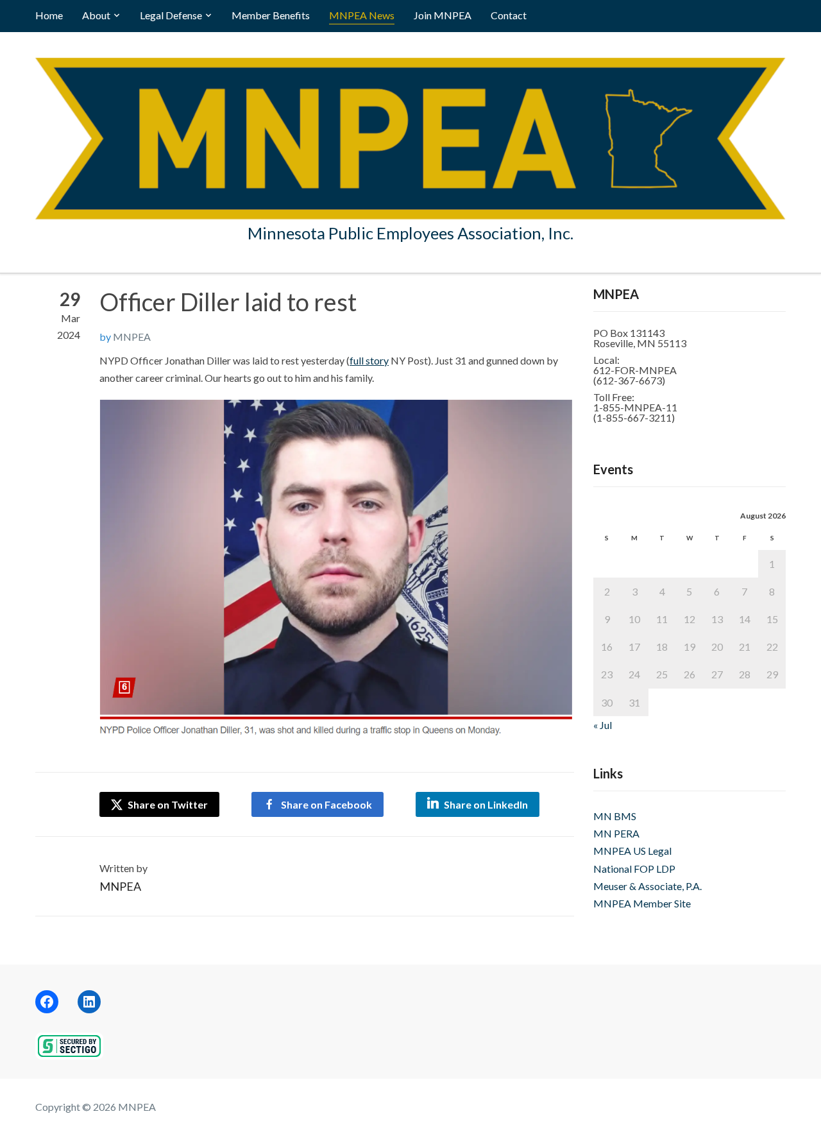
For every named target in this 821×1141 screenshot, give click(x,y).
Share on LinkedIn (486, 804)
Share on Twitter (167, 804)
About (96, 15)
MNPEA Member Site (642, 903)
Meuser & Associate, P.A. (647, 886)
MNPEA (132, 336)
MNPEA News (361, 15)
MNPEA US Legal (632, 851)
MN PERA (616, 833)
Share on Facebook (326, 804)
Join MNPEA (442, 15)
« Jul (602, 725)
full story (369, 360)
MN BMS (614, 816)
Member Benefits (271, 15)
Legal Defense (171, 15)
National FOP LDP (634, 868)
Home (49, 15)
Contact (509, 15)
